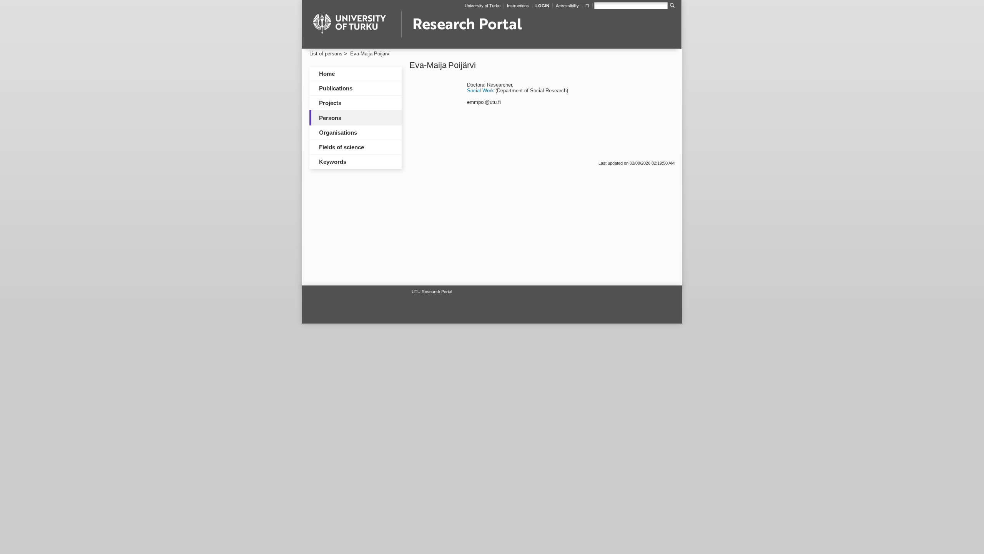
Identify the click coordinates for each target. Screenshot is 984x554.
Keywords (332, 162)
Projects (330, 103)
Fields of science (341, 147)
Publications (335, 88)
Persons (330, 118)
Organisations (338, 132)
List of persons (325, 54)
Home (327, 73)
